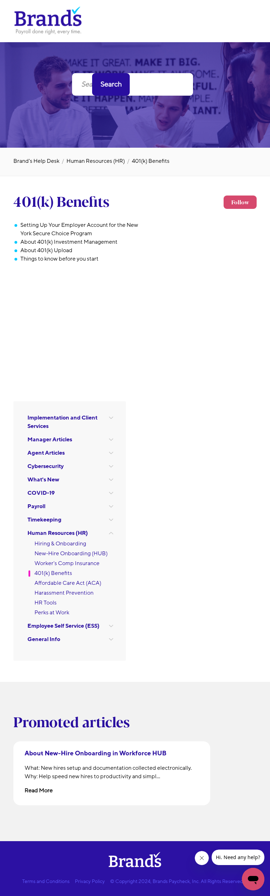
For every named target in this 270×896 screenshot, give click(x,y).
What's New (43, 480)
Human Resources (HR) (95, 161)
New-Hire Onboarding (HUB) (71, 553)
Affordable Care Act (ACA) (67, 583)
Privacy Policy (90, 881)
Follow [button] (240, 202)
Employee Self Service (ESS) (63, 626)
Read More (39, 790)
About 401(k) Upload (46, 250)
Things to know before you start (59, 259)
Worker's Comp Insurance (66, 563)
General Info (43, 639)
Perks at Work (51, 612)
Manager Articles (49, 439)
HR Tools (45, 603)
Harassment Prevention (64, 593)
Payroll (36, 506)
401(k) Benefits (150, 161)
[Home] (48, 34)
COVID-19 (41, 493)
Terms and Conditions (46, 881)
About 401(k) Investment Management (68, 242)
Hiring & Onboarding (60, 544)
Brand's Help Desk (36, 161)
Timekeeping (44, 520)
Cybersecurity (45, 466)
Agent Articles (46, 453)
